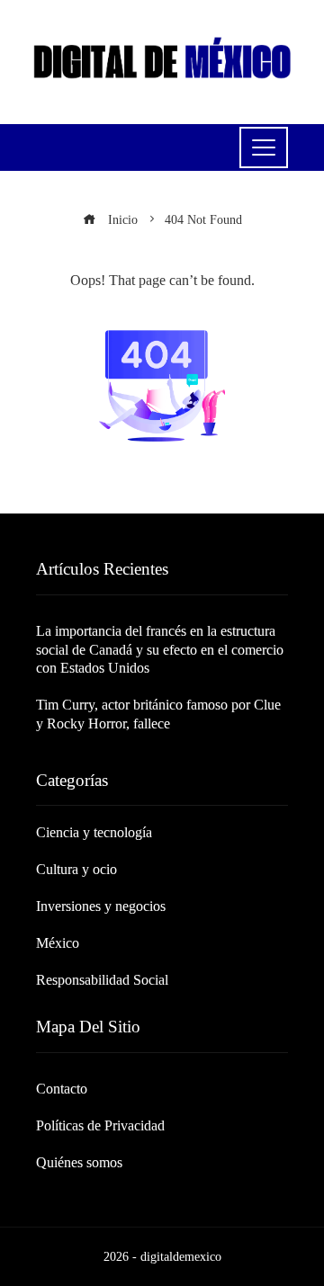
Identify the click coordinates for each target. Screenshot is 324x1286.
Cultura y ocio (76, 869)
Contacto (61, 1088)
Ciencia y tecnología (94, 832)
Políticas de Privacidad (100, 1125)
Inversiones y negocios (101, 906)
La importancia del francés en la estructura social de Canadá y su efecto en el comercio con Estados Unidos (160, 649)
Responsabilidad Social (102, 979)
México (57, 943)
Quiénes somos (79, 1162)
